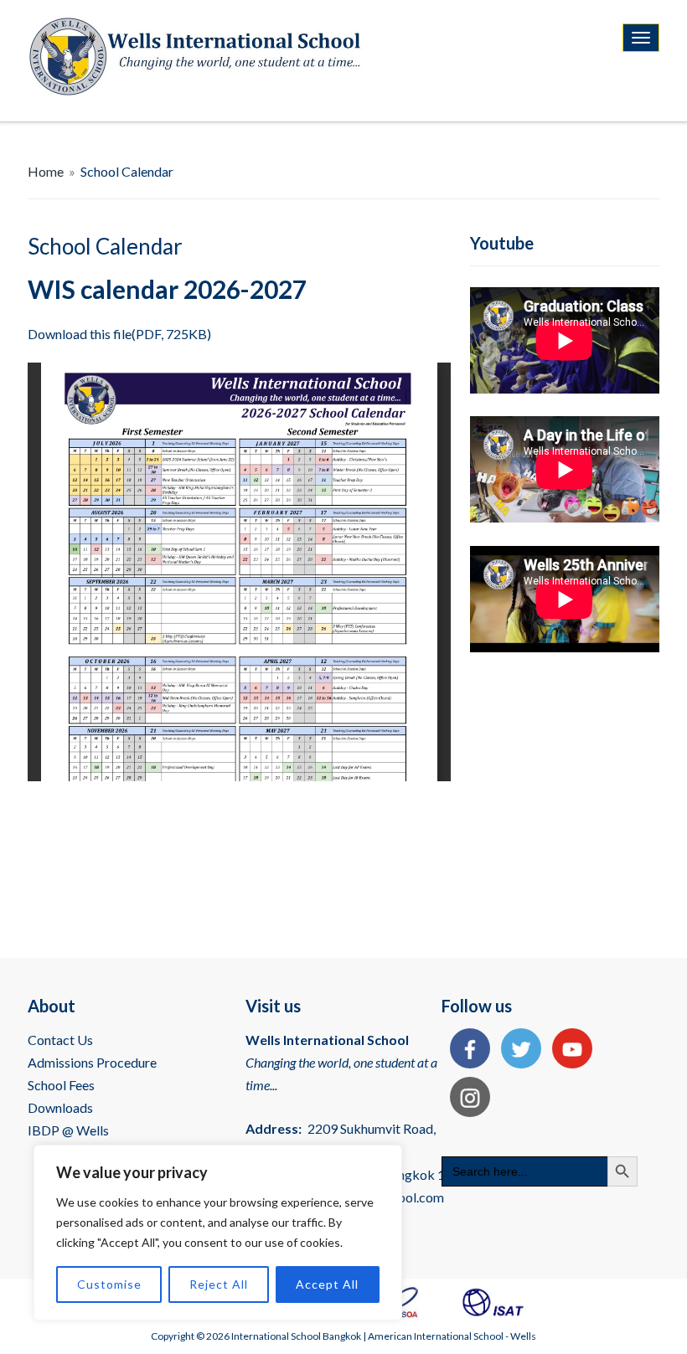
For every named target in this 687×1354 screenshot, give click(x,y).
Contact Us (60, 1040)
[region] (218, 1233)
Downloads (60, 1107)
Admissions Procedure (92, 1062)
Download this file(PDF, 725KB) (119, 334)
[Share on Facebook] (466, 1050)
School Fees (61, 1085)
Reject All (218, 1284)
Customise (109, 1284)
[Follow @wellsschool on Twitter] (517, 1050)
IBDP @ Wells (68, 1130)
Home (46, 171)
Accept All (327, 1284)
